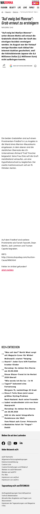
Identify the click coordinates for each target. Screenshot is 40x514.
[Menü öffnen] (38, 7)
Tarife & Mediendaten (10, 495)
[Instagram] (9, 443)
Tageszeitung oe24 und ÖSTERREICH (15, 485)
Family (31, 7)
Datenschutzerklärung (10, 462)
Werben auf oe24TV (9, 472)
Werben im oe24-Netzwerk (11, 469)
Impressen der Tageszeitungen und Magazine (18, 503)
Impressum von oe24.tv (10, 480)
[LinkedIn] (21, 443)
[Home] (2, 12)
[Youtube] (15, 443)
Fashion (4, 7)
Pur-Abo (5, 474)
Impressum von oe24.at (10, 477)
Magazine (8, 12)
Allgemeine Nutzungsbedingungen (14, 459)
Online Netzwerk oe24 (10, 449)
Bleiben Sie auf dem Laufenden (14, 435)
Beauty (12, 7)
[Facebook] (3, 443)
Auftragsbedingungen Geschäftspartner (16, 493)
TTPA (3, 506)
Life (19, 7)
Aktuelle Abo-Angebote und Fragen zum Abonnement (16, 499)
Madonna (15, 12)
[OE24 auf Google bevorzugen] (35, 66)
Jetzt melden (7, 270)
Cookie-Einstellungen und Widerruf (15, 467)
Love (25, 7)
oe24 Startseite (7, 457)
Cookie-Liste (6, 464)
